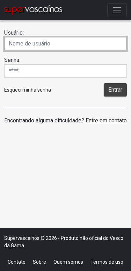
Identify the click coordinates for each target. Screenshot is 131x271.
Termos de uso (106, 262)
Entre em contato (106, 120)
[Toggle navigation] (117, 10)
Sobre (39, 262)
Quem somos (68, 262)
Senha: (12, 60)
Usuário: (14, 32)
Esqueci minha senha (27, 90)
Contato (17, 262)
